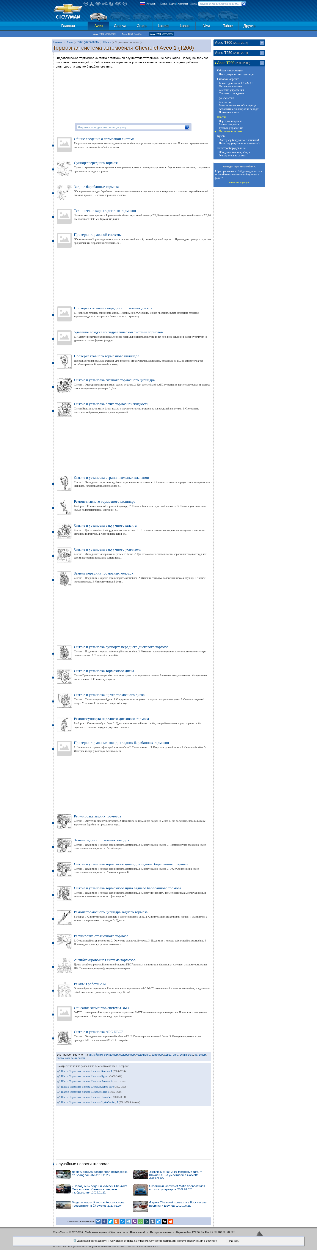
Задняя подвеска (229, 124)
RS (211, 1232)
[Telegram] (128, 1221)
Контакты (182, 3)
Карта (172, 3)
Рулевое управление (231, 127)
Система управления (231, 89)
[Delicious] (158, 1221)
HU (233, 1232)
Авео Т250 (133, 34)
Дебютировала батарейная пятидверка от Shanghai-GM (99, 1173)
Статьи (163, 3)
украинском (143, 1054)
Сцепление (225, 102)
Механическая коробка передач (238, 105)
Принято (233, 1241)
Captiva (120, 26)
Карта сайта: (183, 1232)
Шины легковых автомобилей (142, 1246)
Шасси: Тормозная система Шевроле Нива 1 (91, 1091)
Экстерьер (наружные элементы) (239, 140)
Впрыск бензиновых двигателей (106, 1246)
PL (224, 1232)
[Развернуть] (262, 43)
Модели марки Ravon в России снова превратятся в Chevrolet (98, 1204)
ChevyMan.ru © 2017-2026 (68, 1232)
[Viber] (134, 1221)
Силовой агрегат (228, 79)
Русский (151, 3)
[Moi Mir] (122, 1221)
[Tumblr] (152, 1221)
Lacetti (163, 26)
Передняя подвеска (230, 121)
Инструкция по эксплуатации (236, 74)
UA (207, 1232)
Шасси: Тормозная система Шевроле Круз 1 (91, 1076)
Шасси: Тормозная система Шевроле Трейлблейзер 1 (100, 1102)
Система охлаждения (232, 93)
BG (198, 1232)
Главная (68, 26)
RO (220, 1232)
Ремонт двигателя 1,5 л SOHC (236, 83)
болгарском (111, 1054)
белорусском (127, 1054)
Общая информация (230, 70)
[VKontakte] (98, 1221)
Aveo (98, 26)
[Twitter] (110, 1221)
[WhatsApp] (140, 1221)
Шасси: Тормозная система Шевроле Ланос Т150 (94, 1086)
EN (194, 1232)
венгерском (78, 1058)
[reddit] (170, 1221)
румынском (186, 1054)
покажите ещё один (239, 182)
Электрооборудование (231, 148)
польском (200, 1054)
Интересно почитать (162, 1232)
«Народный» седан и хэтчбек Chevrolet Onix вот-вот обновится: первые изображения (99, 1189)
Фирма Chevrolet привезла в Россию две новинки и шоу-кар (178, 1204)
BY (202, 1232)
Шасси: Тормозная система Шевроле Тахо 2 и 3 (93, 1097)
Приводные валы (229, 112)
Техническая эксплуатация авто (70, 1246)
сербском (157, 1054)
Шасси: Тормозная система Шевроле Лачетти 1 (93, 1081)
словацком (63, 1058)
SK (228, 1232)
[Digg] (164, 1221)
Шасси (221, 117)
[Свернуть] (262, 63)
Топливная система (230, 86)
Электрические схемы (232, 155)
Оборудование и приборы (234, 152)
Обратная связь (118, 1232)
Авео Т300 (104, 34)
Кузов (221, 136)
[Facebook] (104, 1221)
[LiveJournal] (146, 1221)
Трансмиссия (225, 98)
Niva (206, 26)
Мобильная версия (96, 1232)
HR (216, 1232)
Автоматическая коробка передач (239, 108)
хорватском (171, 1054)
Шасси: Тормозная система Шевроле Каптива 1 (93, 1071)
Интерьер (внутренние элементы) (239, 143)
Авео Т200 (161, 34)
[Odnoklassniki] (116, 1221)
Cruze (141, 26)
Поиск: (193, 3)
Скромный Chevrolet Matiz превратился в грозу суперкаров (177, 1187)
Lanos (185, 26)
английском (96, 1054)
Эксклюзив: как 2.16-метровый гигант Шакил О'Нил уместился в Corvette (175, 1175)
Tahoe (228, 26)
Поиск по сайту (139, 1232)
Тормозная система (230, 131)
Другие (249, 26)
